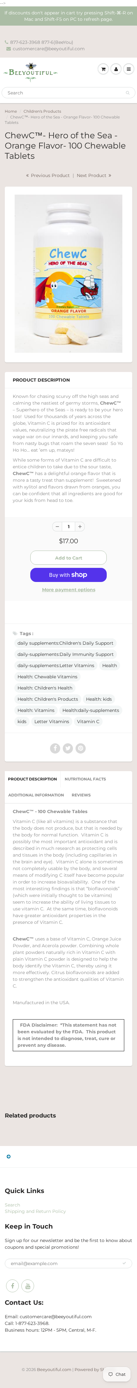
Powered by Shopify (95, 1369)
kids (22, 721)
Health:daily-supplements (90, 710)
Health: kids (99, 699)
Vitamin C (88, 721)
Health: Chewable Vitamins (47, 677)
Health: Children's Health (45, 688)
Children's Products (42, 111)
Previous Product (50, 175)
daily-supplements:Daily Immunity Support (66, 654)
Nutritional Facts (85, 779)
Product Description (32, 779)
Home (11, 111)
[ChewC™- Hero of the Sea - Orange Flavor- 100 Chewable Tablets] (68, 273)
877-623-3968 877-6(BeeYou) (41, 42)
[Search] (128, 93)
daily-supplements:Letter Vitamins (56, 665)
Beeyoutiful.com (54, 1369)
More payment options (68, 590)
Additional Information (36, 795)
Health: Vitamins (36, 710)
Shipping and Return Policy (35, 1211)
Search (12, 1205)
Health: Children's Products (48, 699)
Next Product (92, 175)
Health (109, 665)
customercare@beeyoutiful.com (49, 49)
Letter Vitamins (51, 721)
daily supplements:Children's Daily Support (65, 643)
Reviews (81, 795)
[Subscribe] (124, 1263)
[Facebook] (12, 1285)
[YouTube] (27, 1285)
